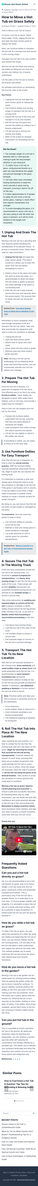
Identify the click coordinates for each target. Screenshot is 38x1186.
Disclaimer (23, 1175)
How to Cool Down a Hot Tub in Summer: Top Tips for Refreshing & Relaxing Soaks (19, 1084)
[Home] (2, 10)
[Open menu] (34, 4)
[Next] (32, 1088)
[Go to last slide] (6, 1088)
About (5, 1172)
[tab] (14, 1100)
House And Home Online (26, 1180)
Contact (11, 1172)
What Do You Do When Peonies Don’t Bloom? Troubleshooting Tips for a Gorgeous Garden (17, 1134)
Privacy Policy (21, 1172)
